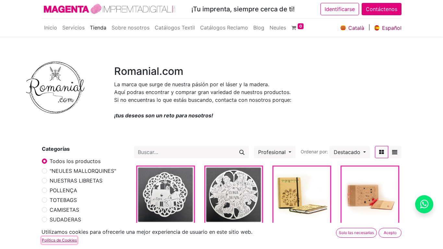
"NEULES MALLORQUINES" (83, 171)
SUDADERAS (65, 219)
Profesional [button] (272, 152)
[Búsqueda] (242, 152)
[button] (349, 152)
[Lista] (394, 152)
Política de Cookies (59, 240)
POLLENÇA (63, 190)
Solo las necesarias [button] (356, 232)
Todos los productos (75, 161)
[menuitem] (51, 27)
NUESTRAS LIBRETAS (76, 180)
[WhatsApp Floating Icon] (424, 204)
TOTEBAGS (63, 200)
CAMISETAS (64, 210)
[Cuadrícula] (381, 152)
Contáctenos (381, 9)
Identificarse (340, 9)
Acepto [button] (390, 232)
